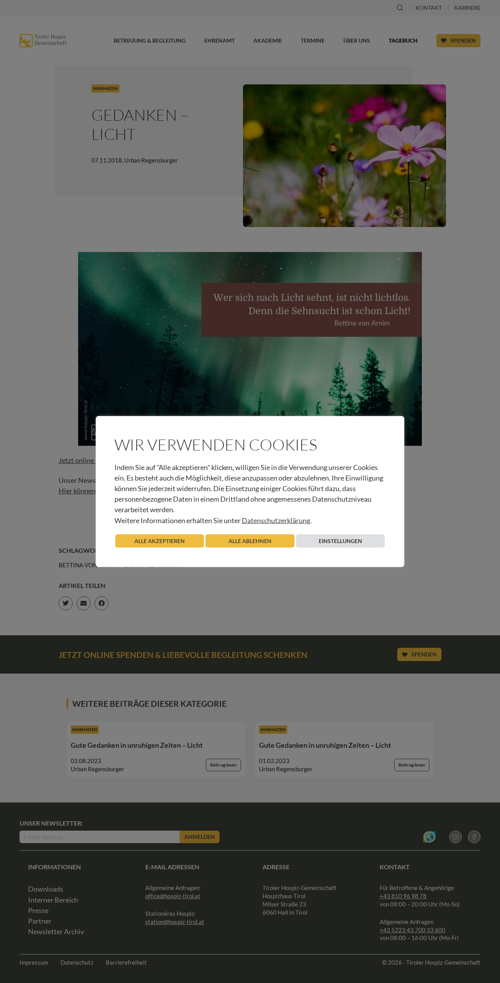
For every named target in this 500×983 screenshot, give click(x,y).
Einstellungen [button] (340, 540)
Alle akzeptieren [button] (159, 540)
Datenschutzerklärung (276, 520)
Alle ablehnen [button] (250, 540)
